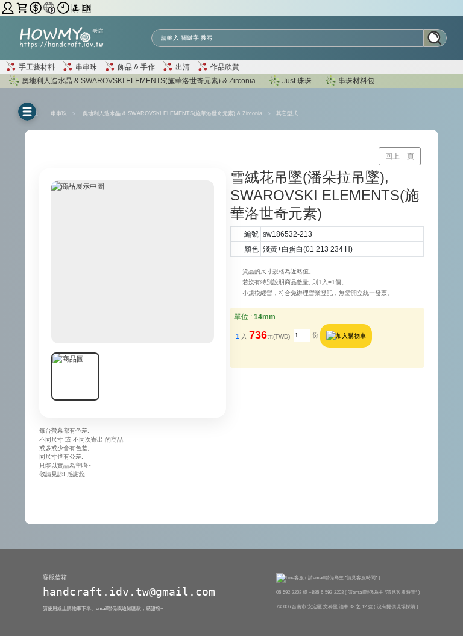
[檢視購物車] (23, 7)
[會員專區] (9, 7)
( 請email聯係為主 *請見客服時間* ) (342, 577)
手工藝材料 (36, 67)
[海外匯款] (50, 7)
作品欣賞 (224, 67)
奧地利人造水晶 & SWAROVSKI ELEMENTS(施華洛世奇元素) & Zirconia (138, 80)
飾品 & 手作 (135, 67)
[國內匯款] (36, 7)
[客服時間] (64, 7)
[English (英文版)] (86, 7)
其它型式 (287, 113)
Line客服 (295, 577)
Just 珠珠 (297, 80)
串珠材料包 (356, 80)
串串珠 (85, 67)
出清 (182, 67)
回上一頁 (399, 156)
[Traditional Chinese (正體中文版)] (76, 7)
